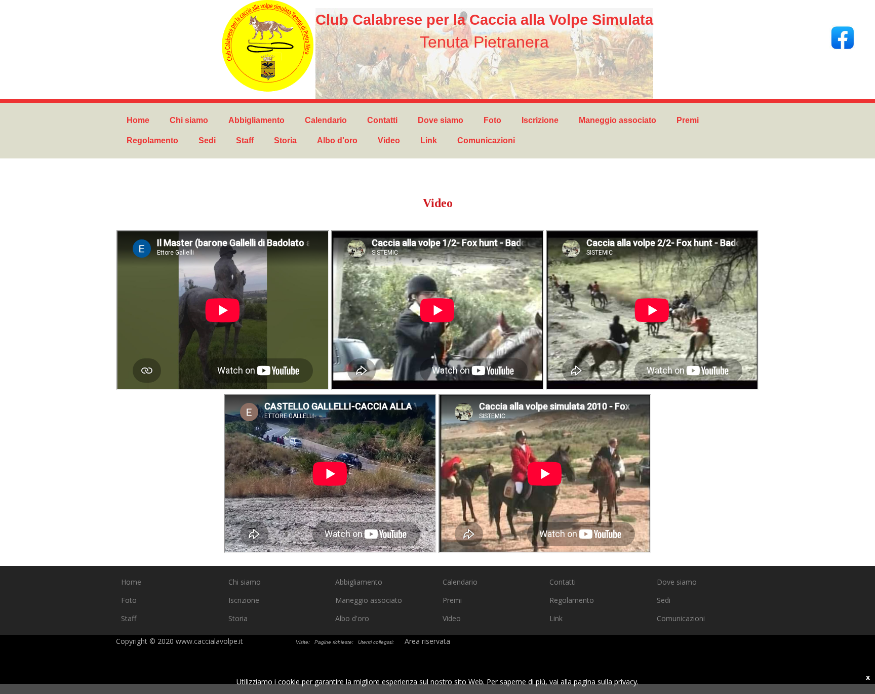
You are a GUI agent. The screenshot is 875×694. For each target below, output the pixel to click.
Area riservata (427, 641)
